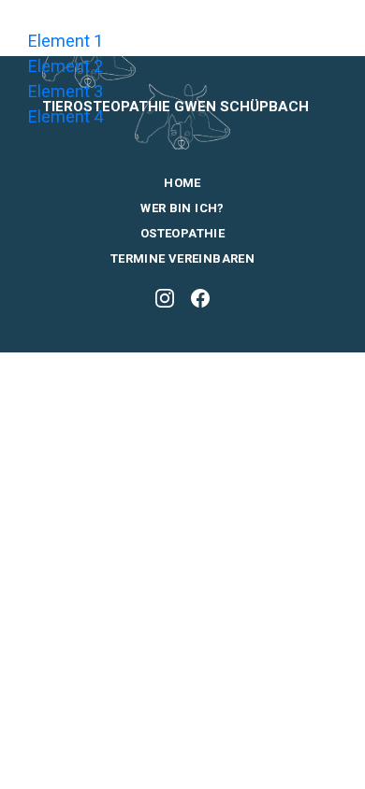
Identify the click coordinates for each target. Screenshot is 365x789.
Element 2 (65, 66)
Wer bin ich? (182, 208)
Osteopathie (182, 233)
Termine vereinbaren (182, 258)
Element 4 (65, 116)
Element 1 (65, 40)
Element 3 (65, 91)
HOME (182, 183)
